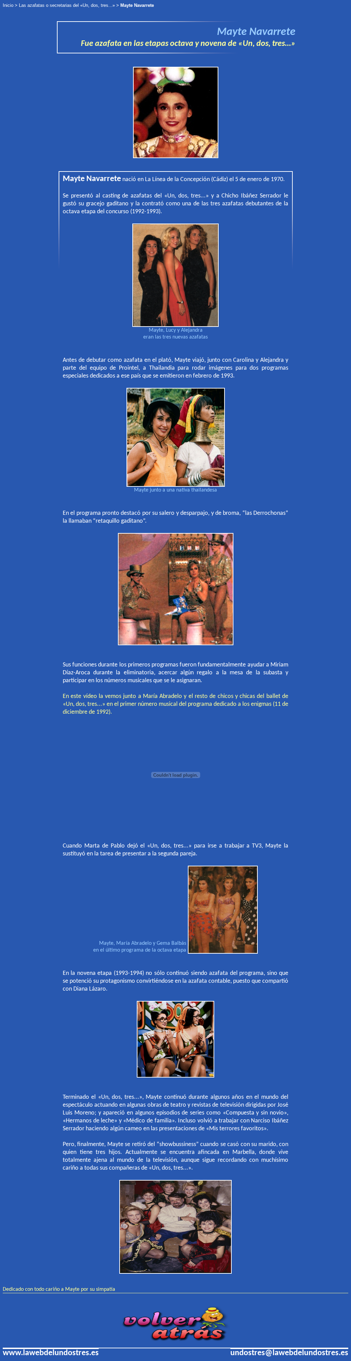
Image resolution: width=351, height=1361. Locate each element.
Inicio (8, 5)
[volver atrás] (175, 1340)
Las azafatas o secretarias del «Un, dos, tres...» (67, 5)
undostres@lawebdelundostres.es (289, 1353)
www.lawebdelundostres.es (51, 1353)
